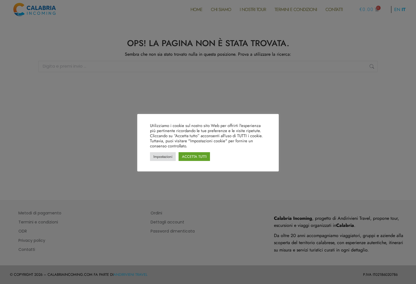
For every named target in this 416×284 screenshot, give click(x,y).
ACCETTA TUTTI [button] (194, 156)
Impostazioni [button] (162, 156)
